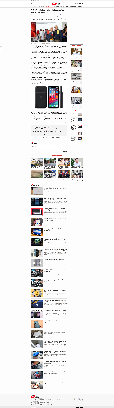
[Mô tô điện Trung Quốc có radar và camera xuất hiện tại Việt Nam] (76, 100)
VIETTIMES (57, 3)
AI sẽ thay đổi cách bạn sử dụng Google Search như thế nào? (74, 115)
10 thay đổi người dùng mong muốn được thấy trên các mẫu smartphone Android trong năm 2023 (55, 250)
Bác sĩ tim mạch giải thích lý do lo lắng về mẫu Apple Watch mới (43, 134)
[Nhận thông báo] (75, 3)
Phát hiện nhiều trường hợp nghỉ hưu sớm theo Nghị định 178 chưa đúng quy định (75, 70)
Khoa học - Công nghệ (49, 6)
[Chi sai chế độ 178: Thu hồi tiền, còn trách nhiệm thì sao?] (76, 51)
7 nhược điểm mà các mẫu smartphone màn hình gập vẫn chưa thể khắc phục (55, 372)
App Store (77, 407)
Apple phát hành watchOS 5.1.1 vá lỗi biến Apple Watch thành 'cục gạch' (44, 132)
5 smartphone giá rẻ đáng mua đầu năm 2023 (54, 259)
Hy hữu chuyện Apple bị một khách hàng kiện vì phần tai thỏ (42, 127)
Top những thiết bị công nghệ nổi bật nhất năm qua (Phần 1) (55, 280)
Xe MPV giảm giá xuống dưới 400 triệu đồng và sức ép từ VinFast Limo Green (74, 83)
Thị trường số (56, 6)
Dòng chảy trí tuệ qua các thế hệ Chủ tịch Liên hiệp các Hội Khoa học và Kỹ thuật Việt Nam (77, 180)
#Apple (36, 137)
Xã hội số (34, 6)
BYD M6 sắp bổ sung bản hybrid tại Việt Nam (49, 180)
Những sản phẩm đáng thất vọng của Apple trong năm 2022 (55, 301)
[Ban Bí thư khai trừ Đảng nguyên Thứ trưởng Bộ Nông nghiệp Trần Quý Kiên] (77, 162)
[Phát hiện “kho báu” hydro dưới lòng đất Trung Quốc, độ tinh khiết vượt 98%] (37, 174)
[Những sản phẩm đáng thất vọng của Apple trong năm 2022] (37, 304)
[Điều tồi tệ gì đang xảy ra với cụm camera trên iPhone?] (37, 324)
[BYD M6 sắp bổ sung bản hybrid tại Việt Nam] (50, 174)
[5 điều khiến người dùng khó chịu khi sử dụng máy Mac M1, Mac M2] (37, 365)
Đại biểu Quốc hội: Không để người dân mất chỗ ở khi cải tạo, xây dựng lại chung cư (63, 167)
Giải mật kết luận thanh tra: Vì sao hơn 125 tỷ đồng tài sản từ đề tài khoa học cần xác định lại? (50, 167)
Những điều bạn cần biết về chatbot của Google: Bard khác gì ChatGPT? (74, 133)
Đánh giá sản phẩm (35, 185)
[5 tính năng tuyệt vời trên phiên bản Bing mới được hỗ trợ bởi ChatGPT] (80, 138)
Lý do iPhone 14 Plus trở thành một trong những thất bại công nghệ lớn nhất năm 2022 (55, 341)
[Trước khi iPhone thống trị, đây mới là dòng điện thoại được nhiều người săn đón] (80, 119)
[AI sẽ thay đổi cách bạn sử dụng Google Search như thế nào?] (80, 114)
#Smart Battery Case (58, 137)
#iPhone (40, 137)
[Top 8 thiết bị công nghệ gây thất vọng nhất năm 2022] (37, 293)
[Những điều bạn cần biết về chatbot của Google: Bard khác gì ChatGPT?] (80, 133)
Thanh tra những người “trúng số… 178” (74, 95)
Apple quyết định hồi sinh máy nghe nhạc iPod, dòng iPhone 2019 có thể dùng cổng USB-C (47, 131)
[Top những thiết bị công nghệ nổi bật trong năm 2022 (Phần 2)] (37, 273)
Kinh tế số (43, 6)
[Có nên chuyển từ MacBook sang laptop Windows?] (37, 334)
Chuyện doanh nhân (72, 6)
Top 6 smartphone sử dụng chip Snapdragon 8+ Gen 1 (54, 382)
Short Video (62, 6)
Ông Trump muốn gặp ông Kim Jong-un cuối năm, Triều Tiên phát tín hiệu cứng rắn (63, 180)
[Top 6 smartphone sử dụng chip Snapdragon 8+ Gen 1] (37, 385)
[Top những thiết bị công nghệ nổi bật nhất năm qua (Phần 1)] (37, 283)
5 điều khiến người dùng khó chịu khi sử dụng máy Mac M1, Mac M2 (55, 362)
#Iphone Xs (43, 137)
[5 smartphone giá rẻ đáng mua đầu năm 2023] (37, 263)
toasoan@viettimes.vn (78, 398)
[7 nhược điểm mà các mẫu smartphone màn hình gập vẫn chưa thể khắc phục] (37, 375)
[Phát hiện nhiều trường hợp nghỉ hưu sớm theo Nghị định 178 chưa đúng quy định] (76, 63)
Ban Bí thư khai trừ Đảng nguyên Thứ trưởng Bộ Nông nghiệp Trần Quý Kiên (77, 167)
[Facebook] (60, 14)
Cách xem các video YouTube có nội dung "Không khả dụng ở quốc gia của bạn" (73, 127)
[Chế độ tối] (77, 3)
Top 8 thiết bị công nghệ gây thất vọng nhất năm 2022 (55, 290)
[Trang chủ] (31, 6)
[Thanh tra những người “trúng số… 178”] (76, 89)
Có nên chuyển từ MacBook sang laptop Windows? (55, 331)
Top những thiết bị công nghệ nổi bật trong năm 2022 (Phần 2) (55, 270)
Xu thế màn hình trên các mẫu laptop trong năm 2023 (55, 239)
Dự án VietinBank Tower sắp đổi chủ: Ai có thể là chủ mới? (37, 167)
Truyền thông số (80, 6)
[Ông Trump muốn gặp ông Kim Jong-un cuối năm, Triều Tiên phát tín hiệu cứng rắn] (64, 174)
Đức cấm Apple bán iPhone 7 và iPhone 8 (39, 130)
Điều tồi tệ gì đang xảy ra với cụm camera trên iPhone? (54, 321)
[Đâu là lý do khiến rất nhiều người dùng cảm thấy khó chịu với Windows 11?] (37, 355)
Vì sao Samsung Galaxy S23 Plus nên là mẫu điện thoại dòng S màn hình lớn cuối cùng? (55, 311)
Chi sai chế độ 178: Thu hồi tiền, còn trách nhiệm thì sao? (75, 57)
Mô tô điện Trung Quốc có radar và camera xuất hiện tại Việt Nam (75, 106)
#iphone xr (53, 137)
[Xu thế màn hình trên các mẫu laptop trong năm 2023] (37, 242)
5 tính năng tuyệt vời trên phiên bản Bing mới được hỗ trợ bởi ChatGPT (73, 139)
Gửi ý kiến (65, 151)
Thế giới (67, 6)
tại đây (49, 119)
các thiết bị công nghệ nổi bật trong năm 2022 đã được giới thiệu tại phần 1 (51, 273)
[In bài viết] (62, 14)
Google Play (81, 407)
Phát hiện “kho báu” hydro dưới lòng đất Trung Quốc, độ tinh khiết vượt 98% (36, 180)
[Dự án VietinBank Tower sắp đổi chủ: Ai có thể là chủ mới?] (37, 162)
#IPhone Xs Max (48, 137)
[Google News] (65, 14)
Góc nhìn (38, 6)
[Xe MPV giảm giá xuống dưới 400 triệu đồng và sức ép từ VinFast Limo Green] (76, 76)
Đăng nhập (81, 3)
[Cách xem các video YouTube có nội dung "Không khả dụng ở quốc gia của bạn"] (80, 126)
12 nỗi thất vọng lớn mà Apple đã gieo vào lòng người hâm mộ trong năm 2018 (45, 128)
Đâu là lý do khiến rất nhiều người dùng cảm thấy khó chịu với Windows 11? (55, 352)
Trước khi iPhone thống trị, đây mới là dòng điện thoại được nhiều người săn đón (73, 120)
